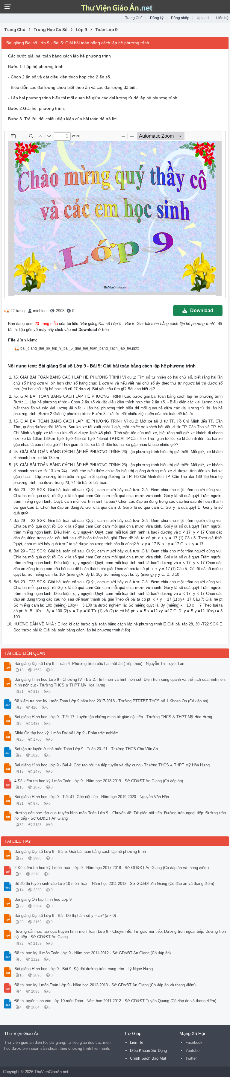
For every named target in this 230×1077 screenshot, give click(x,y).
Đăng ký (157, 18)
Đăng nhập (180, 18)
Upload (203, 18)
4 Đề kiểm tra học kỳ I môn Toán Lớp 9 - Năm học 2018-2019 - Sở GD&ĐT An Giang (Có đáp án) (98, 781)
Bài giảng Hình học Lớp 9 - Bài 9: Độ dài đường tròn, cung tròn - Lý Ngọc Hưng (83, 969)
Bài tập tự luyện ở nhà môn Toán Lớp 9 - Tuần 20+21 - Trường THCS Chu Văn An (86, 749)
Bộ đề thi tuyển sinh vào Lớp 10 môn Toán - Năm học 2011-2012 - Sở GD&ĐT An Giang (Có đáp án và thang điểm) (114, 883)
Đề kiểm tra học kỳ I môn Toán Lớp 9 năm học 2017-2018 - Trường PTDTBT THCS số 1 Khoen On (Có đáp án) (111, 701)
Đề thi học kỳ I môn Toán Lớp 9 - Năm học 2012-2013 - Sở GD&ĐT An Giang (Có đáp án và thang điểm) (105, 985)
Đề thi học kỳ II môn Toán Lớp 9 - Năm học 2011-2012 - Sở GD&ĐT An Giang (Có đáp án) (92, 953)
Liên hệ (222, 18)
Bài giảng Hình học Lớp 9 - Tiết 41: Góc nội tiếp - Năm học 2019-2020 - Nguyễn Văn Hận (91, 797)
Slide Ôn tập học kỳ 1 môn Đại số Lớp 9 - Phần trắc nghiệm (66, 733)
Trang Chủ (134, 18)
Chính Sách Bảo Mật (148, 1058)
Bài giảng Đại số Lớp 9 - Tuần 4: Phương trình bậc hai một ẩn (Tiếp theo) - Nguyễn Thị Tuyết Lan (99, 663)
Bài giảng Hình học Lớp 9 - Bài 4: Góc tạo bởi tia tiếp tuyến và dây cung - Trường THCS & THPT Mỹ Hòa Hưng (112, 765)
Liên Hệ (136, 1042)
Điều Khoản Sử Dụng (148, 1050)
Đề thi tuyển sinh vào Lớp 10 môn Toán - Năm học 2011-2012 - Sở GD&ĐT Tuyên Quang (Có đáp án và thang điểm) (115, 1001)
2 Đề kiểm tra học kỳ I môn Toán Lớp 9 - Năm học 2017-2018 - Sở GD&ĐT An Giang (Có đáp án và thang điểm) (111, 867)
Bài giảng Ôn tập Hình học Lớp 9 (43, 899)
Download (201, 310)
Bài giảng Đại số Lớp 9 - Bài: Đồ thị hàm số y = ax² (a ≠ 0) (65, 915)
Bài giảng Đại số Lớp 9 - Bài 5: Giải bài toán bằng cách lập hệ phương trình (80, 851)
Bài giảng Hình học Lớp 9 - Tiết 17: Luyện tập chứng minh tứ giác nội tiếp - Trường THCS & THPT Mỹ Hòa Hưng (113, 717)
